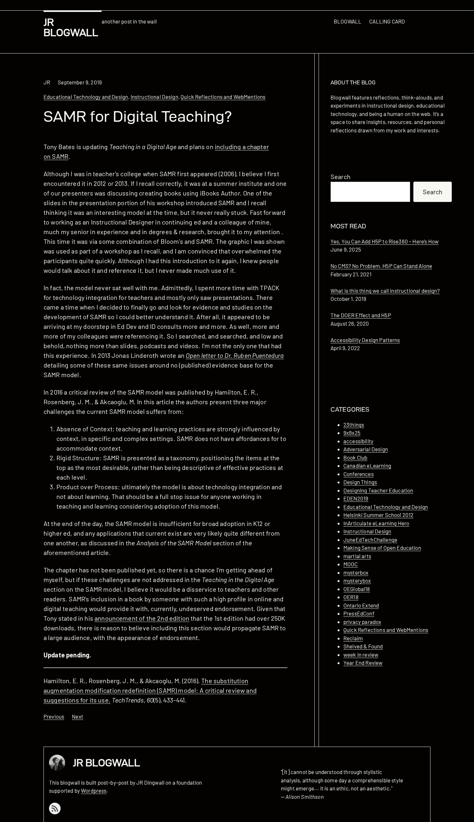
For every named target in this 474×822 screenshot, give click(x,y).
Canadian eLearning (367, 465)
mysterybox (357, 580)
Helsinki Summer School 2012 (378, 514)
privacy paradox (362, 621)
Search (341, 176)
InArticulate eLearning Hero (376, 523)
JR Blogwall (71, 27)
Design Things (360, 482)
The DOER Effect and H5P (361, 315)
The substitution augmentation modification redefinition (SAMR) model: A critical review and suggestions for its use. (150, 690)
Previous (54, 716)
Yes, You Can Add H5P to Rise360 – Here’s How (385, 241)
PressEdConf (358, 613)
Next (77, 716)
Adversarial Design (365, 449)
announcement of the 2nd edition (141, 618)
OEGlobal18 (356, 589)
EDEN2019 (355, 498)
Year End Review (362, 662)
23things (353, 424)
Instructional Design (154, 96)
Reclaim (353, 638)
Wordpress (93, 790)
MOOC (350, 564)
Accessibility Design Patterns (365, 340)
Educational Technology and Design (86, 96)
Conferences (358, 474)
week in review (360, 654)
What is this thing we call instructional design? (385, 290)
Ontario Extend (361, 605)
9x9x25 (351, 432)
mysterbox (355, 572)
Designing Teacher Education (378, 490)
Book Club (355, 457)
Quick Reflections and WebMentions (223, 96)
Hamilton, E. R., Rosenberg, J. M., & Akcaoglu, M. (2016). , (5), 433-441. (150, 690)
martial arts (357, 556)
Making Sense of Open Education (382, 547)
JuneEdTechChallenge (370, 539)
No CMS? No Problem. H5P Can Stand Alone (381, 266)
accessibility (358, 441)
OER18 (351, 597)
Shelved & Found (363, 646)
